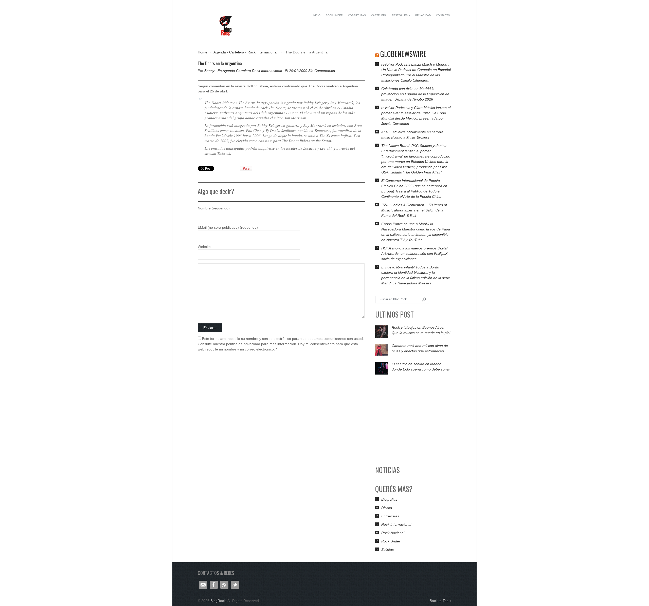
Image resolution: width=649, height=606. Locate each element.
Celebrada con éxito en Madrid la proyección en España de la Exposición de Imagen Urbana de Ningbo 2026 (415, 94)
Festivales (401, 15)
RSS (224, 585)
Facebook (214, 585)
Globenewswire (403, 54)
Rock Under (334, 15)
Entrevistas (390, 516)
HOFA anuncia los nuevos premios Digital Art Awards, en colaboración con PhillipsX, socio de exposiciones (414, 253)
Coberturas (357, 15)
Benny (209, 71)
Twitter (235, 585)
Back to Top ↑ (440, 601)
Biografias (389, 499)
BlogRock (226, 26)
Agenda (219, 52)
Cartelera (379, 15)
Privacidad (423, 15)
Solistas (387, 550)
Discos (386, 508)
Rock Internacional (262, 52)
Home (202, 52)
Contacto (443, 15)
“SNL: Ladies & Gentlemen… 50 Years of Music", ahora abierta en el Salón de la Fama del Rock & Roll (414, 210)
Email (203, 585)
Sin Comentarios (321, 71)
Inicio (316, 15)
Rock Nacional (392, 533)
